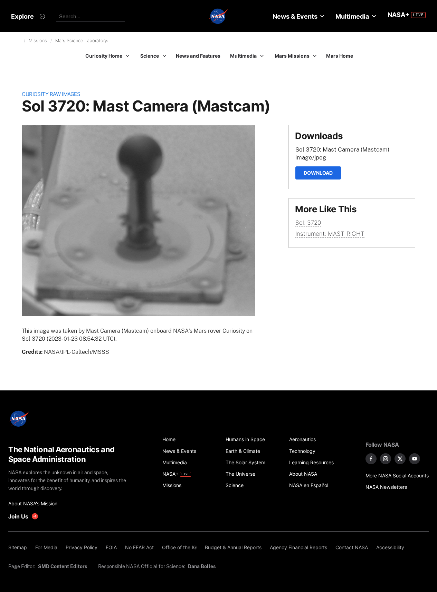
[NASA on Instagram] (385, 458)
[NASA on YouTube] (414, 458)
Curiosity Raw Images (51, 94)
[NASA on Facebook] (371, 458)
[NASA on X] (400, 458)
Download (318, 173)
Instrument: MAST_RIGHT (329, 233)
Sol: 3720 (308, 222)
